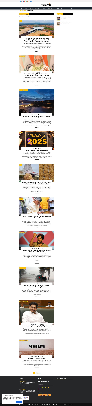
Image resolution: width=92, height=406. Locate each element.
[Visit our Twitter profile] (41, 381)
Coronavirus (22, 56)
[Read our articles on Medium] (44, 381)
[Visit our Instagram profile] (42, 381)
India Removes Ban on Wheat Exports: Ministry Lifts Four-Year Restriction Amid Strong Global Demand (42, 10)
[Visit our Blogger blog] (45, 381)
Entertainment (51, 8)
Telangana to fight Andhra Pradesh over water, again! (37, 117)
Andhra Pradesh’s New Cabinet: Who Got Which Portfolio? (37, 217)
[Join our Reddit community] (46, 381)
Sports (57, 8)
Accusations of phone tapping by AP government (36, 326)
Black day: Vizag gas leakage (36, 358)
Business (37, 8)
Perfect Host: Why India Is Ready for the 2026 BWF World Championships (67, 18)
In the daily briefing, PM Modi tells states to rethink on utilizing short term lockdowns (37, 74)
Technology (43, 8)
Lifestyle (62, 8)
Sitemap (40, 395)
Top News (25, 90)
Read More (36, 51)
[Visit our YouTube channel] (39, 381)
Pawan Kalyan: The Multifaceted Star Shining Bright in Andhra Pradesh (37, 250)
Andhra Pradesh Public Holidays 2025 (37, 150)
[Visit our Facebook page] (38, 381)
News (26, 8)
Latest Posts (59, 14)
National (21, 132)
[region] (12, 399)
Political (31, 8)
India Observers (34, 114)
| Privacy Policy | (45, 387)
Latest (22, 8)
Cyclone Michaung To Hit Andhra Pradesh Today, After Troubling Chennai (36, 286)
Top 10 (49, 395)
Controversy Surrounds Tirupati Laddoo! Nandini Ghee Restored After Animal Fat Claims (36, 183)
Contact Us (45, 395)
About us (40, 387)
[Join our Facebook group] (48, 381)
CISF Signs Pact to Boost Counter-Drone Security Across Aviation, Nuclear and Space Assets (66, 23)
